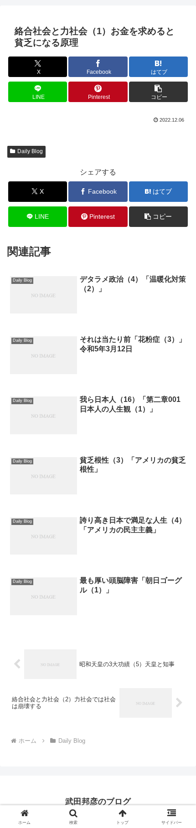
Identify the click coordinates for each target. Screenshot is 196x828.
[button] (158, 92)
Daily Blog (30, 151)
